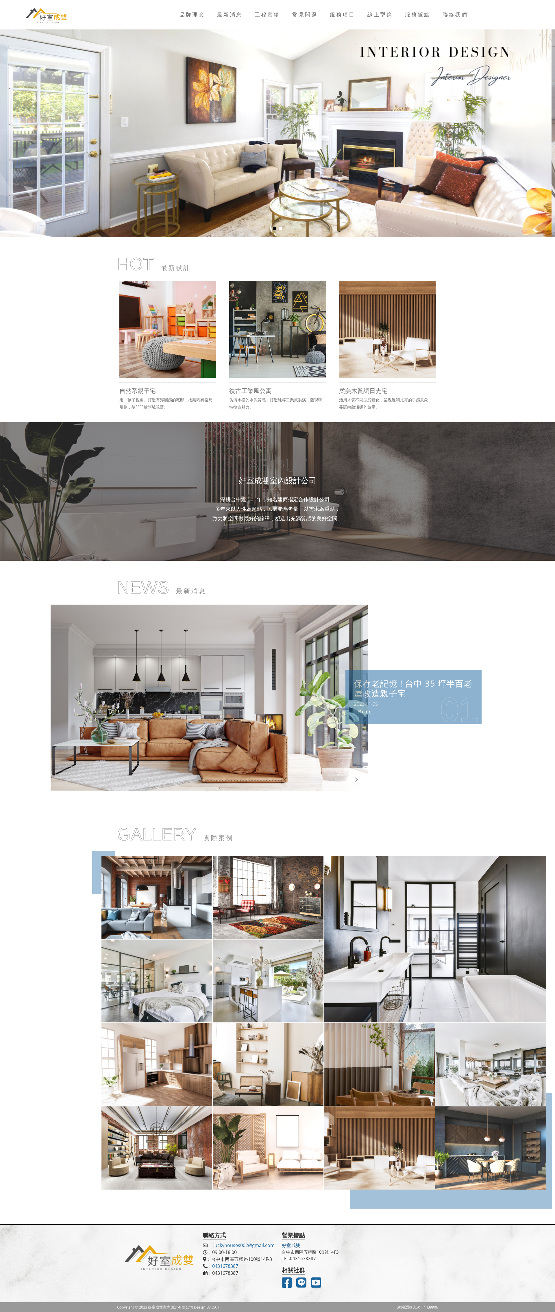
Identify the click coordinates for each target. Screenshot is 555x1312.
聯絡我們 (455, 14)
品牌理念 (192, 14)
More (365, 712)
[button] (356, 779)
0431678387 (225, 1266)
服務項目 (342, 14)
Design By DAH (206, 1307)
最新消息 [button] (230, 14)
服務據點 (417, 14)
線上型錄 (380, 14)
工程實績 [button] (267, 14)
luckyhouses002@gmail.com (244, 1245)
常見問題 (305, 14)
